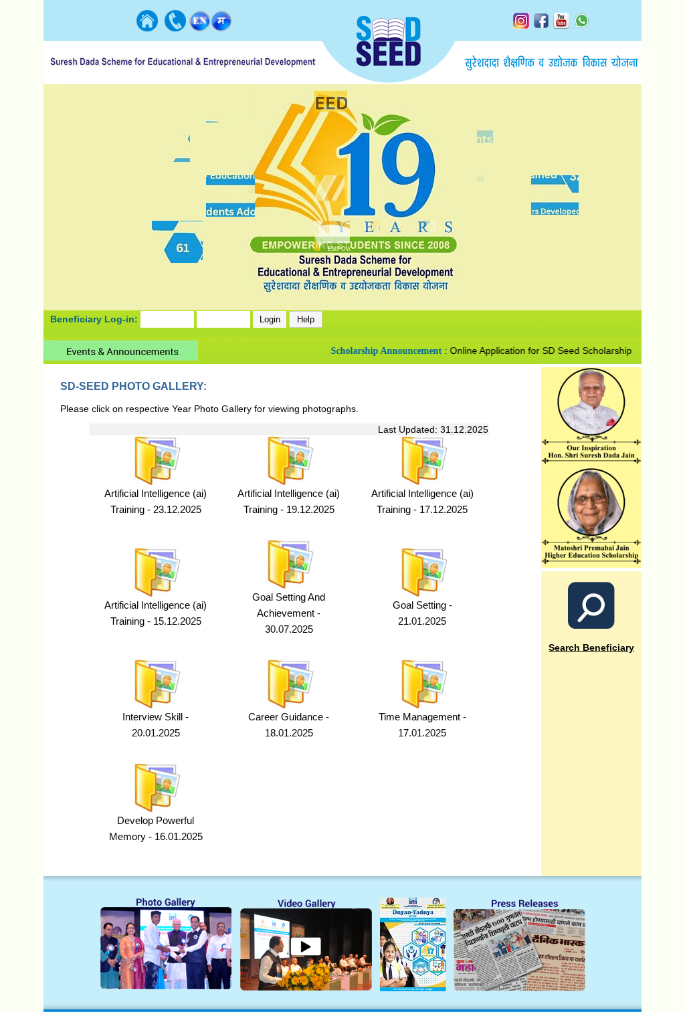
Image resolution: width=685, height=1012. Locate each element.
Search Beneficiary (591, 647)
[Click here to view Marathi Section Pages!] (221, 27)
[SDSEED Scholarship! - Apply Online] (591, 564)
